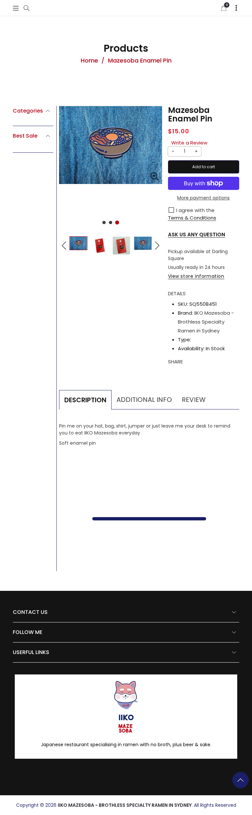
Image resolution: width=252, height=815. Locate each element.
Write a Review (189, 142)
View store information (196, 276)
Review (194, 399)
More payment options (203, 198)
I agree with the (195, 210)
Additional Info (144, 399)
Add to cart (203, 167)
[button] (16, 8)
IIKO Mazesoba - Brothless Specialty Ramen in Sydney (206, 321)
